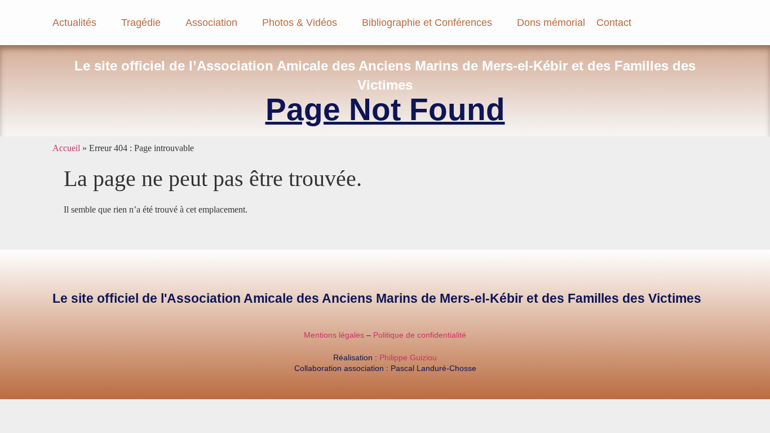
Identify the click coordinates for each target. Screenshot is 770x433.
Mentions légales (334, 334)
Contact (613, 22)
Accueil (66, 148)
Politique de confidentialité (419, 334)
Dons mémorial (551, 22)
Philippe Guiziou (408, 357)
